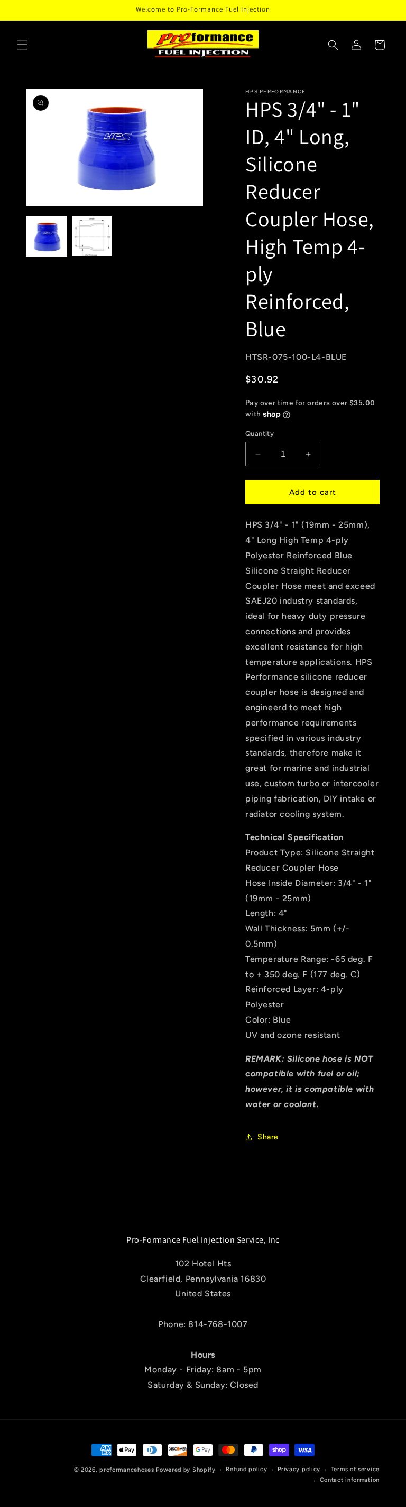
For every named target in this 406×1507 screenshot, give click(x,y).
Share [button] (268, 1136)
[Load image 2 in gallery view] (92, 236)
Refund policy (246, 1469)
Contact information (350, 1479)
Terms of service (355, 1469)
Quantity (259, 433)
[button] (22, 44)
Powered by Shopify (186, 1469)
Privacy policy (299, 1469)
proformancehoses (126, 1469)
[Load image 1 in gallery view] (46, 236)
